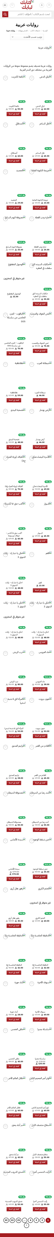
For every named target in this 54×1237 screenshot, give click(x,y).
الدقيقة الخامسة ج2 (40, 965)
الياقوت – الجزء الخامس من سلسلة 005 (14, 344)
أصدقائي (14, 153)
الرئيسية (45, 30)
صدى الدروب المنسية (13, 1201)
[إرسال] (5, 14)
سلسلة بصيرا (40, 1058)
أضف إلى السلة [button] (40, 114)
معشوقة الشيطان (14, 822)
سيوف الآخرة (40, 1012)
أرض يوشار (40, 439)
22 (12, 1220)
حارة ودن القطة (40, 247)
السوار (40, 533)
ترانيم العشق (14, 775)
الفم (40, 582)
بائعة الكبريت (14, 106)
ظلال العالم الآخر (13, 1107)
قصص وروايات (22, 30)
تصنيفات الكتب (35, 30)
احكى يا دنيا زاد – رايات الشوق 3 (13, 584)
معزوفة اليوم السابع (14, 247)
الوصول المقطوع (14, 293)
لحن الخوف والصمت (40, 343)
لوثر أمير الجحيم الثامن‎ (40, 1107)
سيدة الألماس (14, 869)
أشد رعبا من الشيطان (40, 822)
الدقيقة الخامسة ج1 (14, 965)
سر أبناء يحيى (14, 1154)
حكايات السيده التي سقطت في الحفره (40, 295)
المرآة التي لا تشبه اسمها (13, 728)
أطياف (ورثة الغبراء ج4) (14, 486)
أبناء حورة (14, 1012)
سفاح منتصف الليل (40, 1154)
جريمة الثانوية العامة (40, 200)
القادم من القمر (40, 775)
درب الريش (14, 681)
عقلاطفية (14, 392)
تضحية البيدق (14, 439)
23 (6, 1220)
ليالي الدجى (40, 106)
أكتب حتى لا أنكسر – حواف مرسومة (14, 534)
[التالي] (26, 1225)
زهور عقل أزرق (14, 918)
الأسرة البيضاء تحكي (40, 486)
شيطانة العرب (40, 392)
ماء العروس (40, 681)
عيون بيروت (40, 728)
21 (18, 1220)
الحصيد (14, 200)
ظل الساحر (40, 153)
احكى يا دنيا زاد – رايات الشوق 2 (40, 633)
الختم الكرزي (40, 918)
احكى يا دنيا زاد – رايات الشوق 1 (13, 633)
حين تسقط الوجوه (40, 869)
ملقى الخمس (14, 1058)
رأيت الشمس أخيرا (40, 1201)
